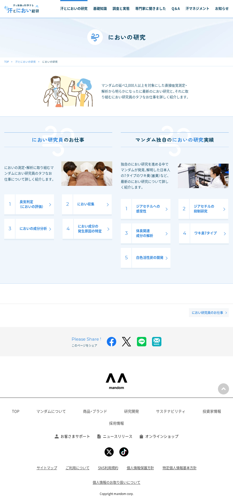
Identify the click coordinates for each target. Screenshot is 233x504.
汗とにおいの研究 (74, 8)
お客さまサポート (75, 436)
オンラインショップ (161, 436)
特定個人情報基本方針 (180, 467)
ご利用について (78, 467)
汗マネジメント (197, 8)
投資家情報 (212, 411)
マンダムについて (51, 411)
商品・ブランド (95, 411)
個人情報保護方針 (140, 467)
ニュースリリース (117, 436)
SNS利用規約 (108, 467)
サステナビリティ (171, 411)
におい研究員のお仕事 (207, 312)
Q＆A (176, 8)
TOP (6, 61)
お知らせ (222, 8)
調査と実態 (121, 8)
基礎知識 (100, 8)
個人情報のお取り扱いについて (116, 482)
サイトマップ (47, 467)
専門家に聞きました (150, 8)
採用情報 (116, 423)
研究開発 (131, 411)
